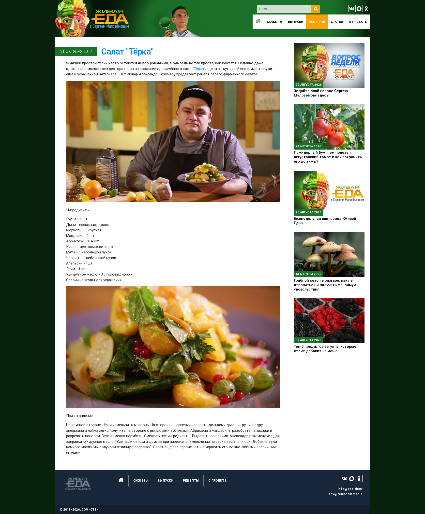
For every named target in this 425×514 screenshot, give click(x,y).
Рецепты (317, 22)
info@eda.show (350, 489)
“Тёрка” (199, 68)
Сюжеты (274, 22)
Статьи (337, 22)
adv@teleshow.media (346, 494)
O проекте (358, 22)
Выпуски (296, 22)
